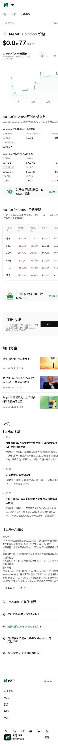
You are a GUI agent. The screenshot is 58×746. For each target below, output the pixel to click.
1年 (55, 55)
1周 (42, 55)
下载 (47, 737)
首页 (4, 14)
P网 (21, 294)
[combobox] (26, 23)
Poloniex (14, 5)
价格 (13, 14)
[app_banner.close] (54, 734)
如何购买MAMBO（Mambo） (23, 626)
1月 (48, 55)
